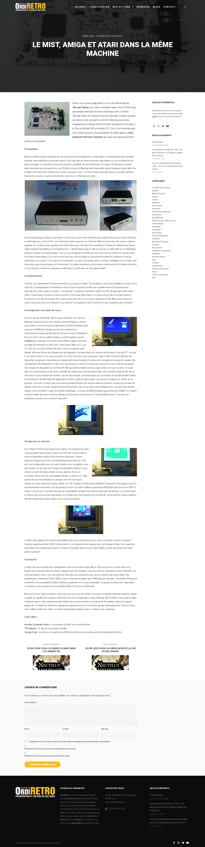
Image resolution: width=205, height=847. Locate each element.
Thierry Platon (157, 142)
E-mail (66, 729)
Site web (104, 729)
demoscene (157, 206)
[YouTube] (167, 126)
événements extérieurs (161, 212)
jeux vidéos (156, 233)
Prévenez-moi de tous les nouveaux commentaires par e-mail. (50, 749)
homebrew (156, 227)
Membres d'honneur (160, 242)
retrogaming (157, 266)
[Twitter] (163, 126)
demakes (156, 203)
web (153, 278)
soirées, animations (160, 269)
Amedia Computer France (37, 624)
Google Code (30, 632)
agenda (155, 191)
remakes (155, 263)
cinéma (155, 197)
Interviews (156, 230)
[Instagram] (158, 126)
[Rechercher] (184, 7)
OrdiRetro (156, 254)
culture (155, 200)
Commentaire (30, 702)
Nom (27, 729)
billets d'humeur (158, 194)
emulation (156, 209)
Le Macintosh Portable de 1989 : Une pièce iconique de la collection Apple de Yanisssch (167, 153)
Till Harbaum (30, 628)
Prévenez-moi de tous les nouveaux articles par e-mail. (47, 756)
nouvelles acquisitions (161, 251)
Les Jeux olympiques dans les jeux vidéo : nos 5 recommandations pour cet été (167, 166)
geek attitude (157, 218)
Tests (154, 272)
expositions (157, 215)
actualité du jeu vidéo (161, 188)
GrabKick (28, 341)
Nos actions (157, 248)
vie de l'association (160, 275)
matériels (156, 239)
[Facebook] (154, 126)
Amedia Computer (93, 137)
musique (155, 245)
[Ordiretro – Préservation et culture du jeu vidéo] (30, 7)
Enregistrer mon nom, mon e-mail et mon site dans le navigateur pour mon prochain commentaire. (69, 742)
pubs (154, 260)
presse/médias (158, 257)
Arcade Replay (81, 107)
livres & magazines (160, 236)
